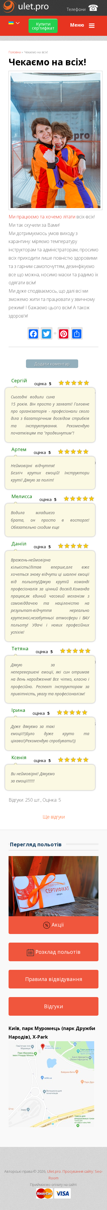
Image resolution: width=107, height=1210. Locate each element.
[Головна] (26, 11)
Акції (57, 924)
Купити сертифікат (43, 26)
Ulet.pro (54, 1171)
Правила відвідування (53, 979)
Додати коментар (52, 364)
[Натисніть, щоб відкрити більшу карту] (51, 1125)
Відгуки (53, 1006)
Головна (15, 52)
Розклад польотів (57, 951)
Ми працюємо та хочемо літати (42, 217)
